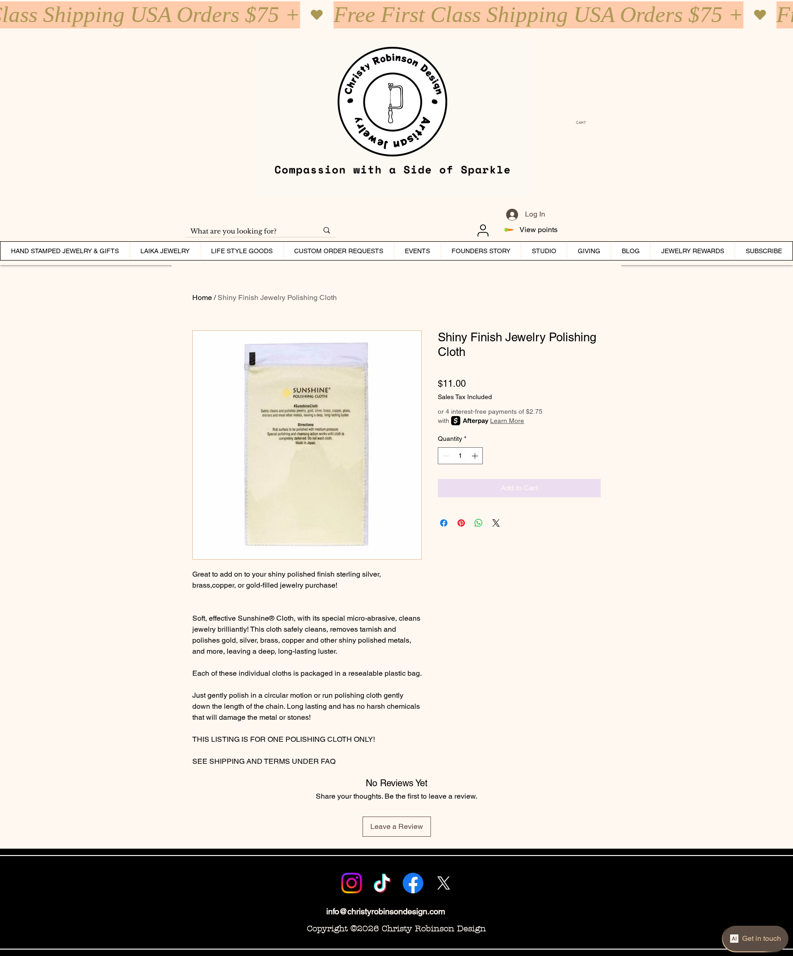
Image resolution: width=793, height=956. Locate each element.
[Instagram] (351, 883)
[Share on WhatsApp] (478, 522)
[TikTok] (382, 883)
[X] (444, 883)
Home (202, 297)
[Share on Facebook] (443, 522)
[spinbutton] (460, 456)
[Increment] (475, 456)
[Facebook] (413, 883)
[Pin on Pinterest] (461, 522)
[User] (483, 230)
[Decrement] (445, 456)
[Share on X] (496, 522)
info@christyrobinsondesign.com (385, 911)
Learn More (507, 420)
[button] (583, 123)
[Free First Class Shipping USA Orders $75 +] (396, 14)
